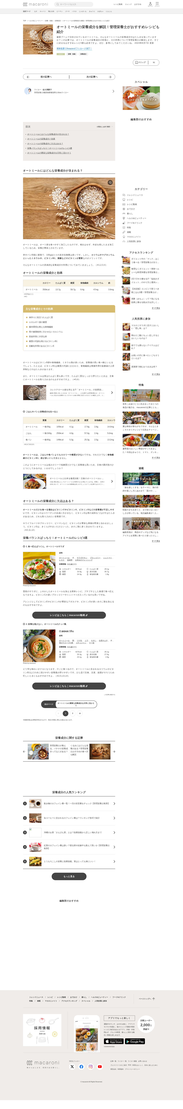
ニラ (86, 641)
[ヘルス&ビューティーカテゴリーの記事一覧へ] (61, 54)
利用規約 (121, 1069)
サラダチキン (82, 558)
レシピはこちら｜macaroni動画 (67, 615)
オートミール (64, 558)
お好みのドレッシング (83, 560)
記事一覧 (113, 1061)
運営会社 (113, 1069)
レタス (61, 560)
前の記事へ (46, 77)
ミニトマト (107, 558)
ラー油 (91, 643)
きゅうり (92, 11)
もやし (93, 641)
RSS (129, 1065)
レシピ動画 (118, 4)
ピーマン (60, 11)
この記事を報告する (109, 694)
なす (35, 11)
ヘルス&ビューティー (99, 997)
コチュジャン (81, 643)
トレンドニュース (36, 997)
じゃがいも (83, 11)
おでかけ (73, 997)
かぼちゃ (100, 11)
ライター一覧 (122, 1061)
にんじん (109, 11)
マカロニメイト (51, 1001)
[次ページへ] (80, 713)
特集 (31, 1001)
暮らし (84, 997)
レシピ (50, 997)
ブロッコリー (95, 558)
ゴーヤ (67, 11)
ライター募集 (132, 1061)
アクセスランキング (69, 1001)
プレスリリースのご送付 (118, 1065)
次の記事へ (92, 77)
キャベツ (43, 11)
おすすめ (137, 4)
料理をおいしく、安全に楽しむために (145, 1065)
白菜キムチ (103, 641)
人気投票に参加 (101, 1001)
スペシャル (86, 1001)
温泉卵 (69, 560)
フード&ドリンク (119, 997)
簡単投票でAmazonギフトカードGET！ (74, 48)
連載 (39, 1001)
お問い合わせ (142, 1061)
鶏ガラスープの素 (66, 643)
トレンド (128, 4)
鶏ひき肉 (51, 11)
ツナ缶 (79, 641)
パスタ (74, 11)
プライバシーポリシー (132, 1069)
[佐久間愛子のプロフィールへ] (69, 91)
